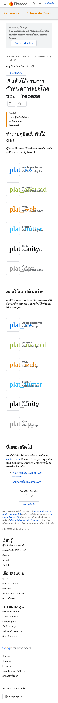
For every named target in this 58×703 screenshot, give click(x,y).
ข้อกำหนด (6, 688)
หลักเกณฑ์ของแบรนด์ (12, 631)
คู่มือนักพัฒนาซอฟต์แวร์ (13, 545)
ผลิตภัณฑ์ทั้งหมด (10, 675)
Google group (9, 621)
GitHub (5, 565)
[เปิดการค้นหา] (34, 4)
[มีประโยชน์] (28, 66)
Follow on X (7, 588)
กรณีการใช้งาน (13, 459)
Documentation (13, 13)
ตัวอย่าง (5, 555)
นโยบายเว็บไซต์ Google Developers (25, 520)
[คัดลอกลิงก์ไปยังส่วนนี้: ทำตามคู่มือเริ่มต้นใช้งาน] (17, 140)
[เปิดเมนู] (5, 3)
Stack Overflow (10, 616)
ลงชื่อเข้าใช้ (49, 3)
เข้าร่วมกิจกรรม (9, 598)
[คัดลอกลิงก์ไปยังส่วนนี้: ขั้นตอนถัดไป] (35, 447)
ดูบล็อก (5, 578)
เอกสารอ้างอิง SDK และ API (14, 550)
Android (6, 656)
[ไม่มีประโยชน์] (32, 66)
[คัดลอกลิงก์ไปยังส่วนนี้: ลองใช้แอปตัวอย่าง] (47, 292)
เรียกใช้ (13, 60)
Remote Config (41, 13)
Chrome (6, 661)
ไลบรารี (5, 560)
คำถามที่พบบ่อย (9, 636)
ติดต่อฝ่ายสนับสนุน (10, 611)
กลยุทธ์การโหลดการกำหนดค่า (26, 482)
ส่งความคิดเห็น (16, 72)
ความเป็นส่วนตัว (21, 688)
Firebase (10, 56)
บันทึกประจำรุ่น (9, 626)
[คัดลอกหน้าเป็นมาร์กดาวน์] (19, 103)
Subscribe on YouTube (13, 593)
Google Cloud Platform (13, 671)
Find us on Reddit (10, 583)
